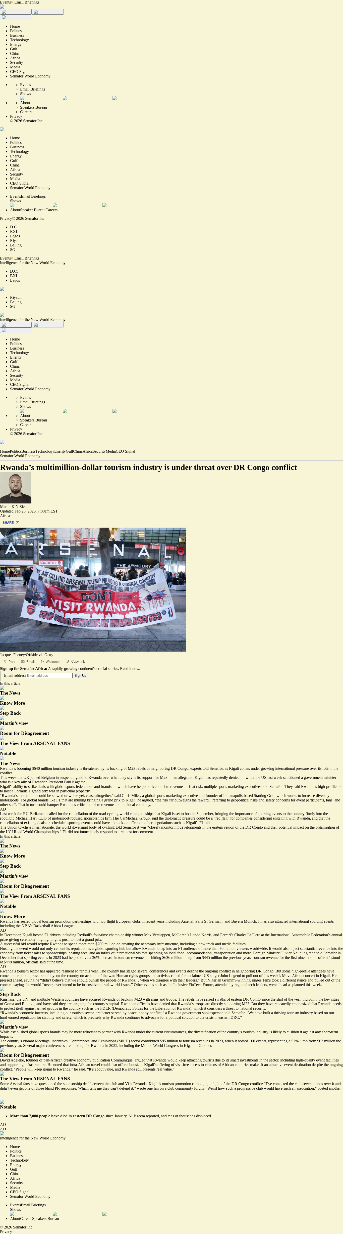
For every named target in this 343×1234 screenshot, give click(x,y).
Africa (88, 451)
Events (5, 2)
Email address (15, 675)
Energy (60, 451)
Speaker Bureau (32, 210)
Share (8, 523)
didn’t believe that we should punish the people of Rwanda (88, 980)
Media (111, 451)
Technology (44, 451)
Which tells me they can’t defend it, (106, 1088)
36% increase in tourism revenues (118, 957)
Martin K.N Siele (13, 506)
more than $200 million (97, 944)
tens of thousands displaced (189, 1116)
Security (99, 451)
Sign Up (80, 675)
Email (30, 662)
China (78, 451)
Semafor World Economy (20, 456)
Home (5, 451)
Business (28, 451)
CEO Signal (125, 451)
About (25, 103)
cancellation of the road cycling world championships (111, 814)
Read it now (129, 668)
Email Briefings (26, 2)
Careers (26, 112)
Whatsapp (53, 662)
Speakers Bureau (33, 107)
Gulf (69, 451)
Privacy (16, 116)
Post (12, 662)
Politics (15, 451)
